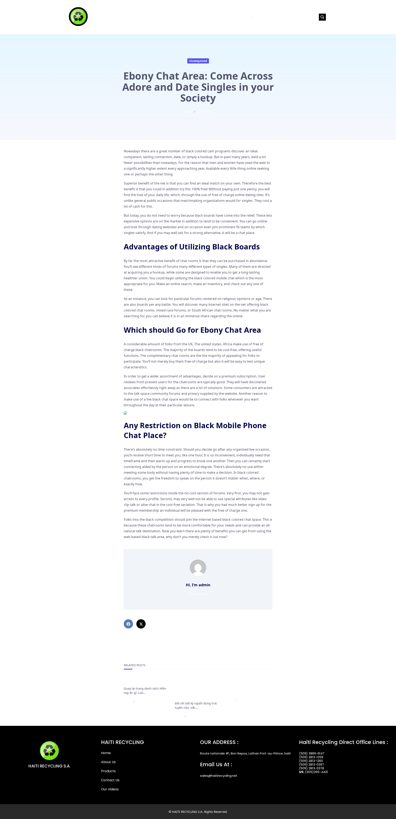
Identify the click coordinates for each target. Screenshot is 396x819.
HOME (209, 17)
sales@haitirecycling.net (218, 775)
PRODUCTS (242, 17)
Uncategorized (198, 61)
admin (188, 111)
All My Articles (198, 594)
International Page (139, 681)
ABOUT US (224, 17)
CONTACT (264, 17)
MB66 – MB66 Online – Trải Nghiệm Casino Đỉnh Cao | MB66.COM (248, 686)
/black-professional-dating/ (145, 546)
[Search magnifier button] (322, 17)
